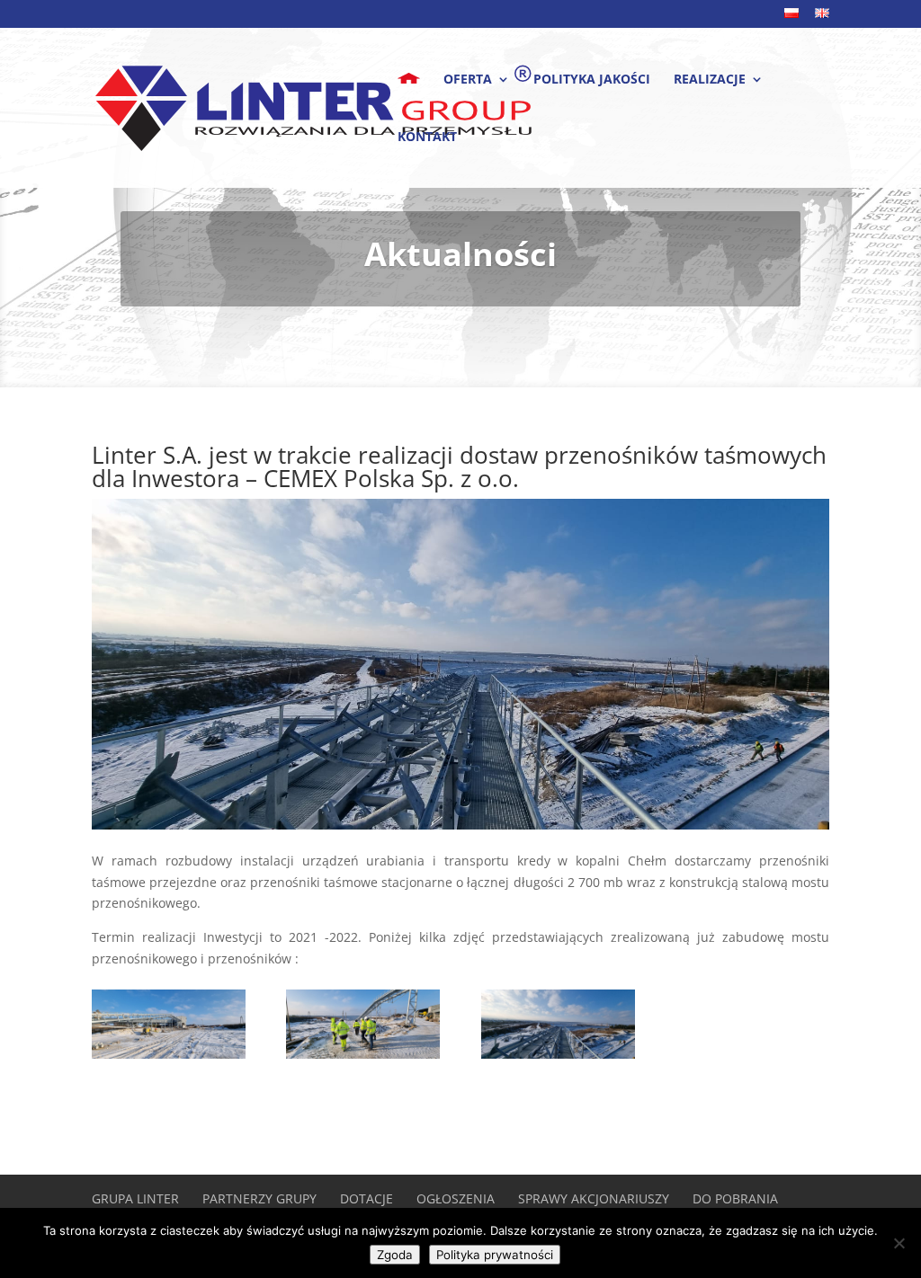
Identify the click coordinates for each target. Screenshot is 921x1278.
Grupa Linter (135, 1198)
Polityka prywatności (494, 1254)
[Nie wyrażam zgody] (899, 1243)
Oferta (467, 80)
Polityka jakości (591, 80)
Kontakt (427, 137)
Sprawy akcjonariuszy (593, 1198)
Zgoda (395, 1254)
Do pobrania (735, 1198)
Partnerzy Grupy (259, 1198)
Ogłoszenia (455, 1198)
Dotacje (366, 1198)
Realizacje (710, 80)
